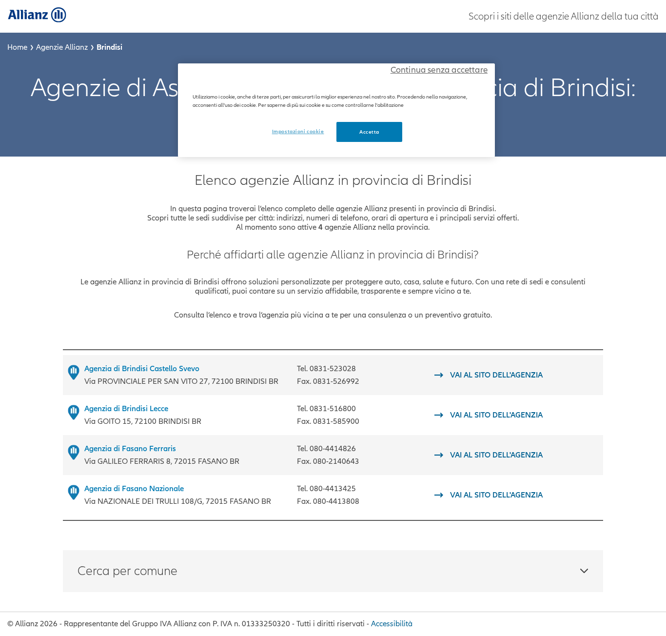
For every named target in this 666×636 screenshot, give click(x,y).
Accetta (369, 132)
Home (17, 47)
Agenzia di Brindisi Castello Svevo (141, 369)
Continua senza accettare (439, 70)
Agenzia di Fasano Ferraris (130, 449)
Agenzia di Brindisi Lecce (126, 409)
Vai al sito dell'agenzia (496, 375)
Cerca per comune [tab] (127, 571)
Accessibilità (391, 624)
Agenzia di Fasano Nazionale (134, 489)
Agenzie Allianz (62, 47)
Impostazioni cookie (298, 131)
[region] (336, 110)
